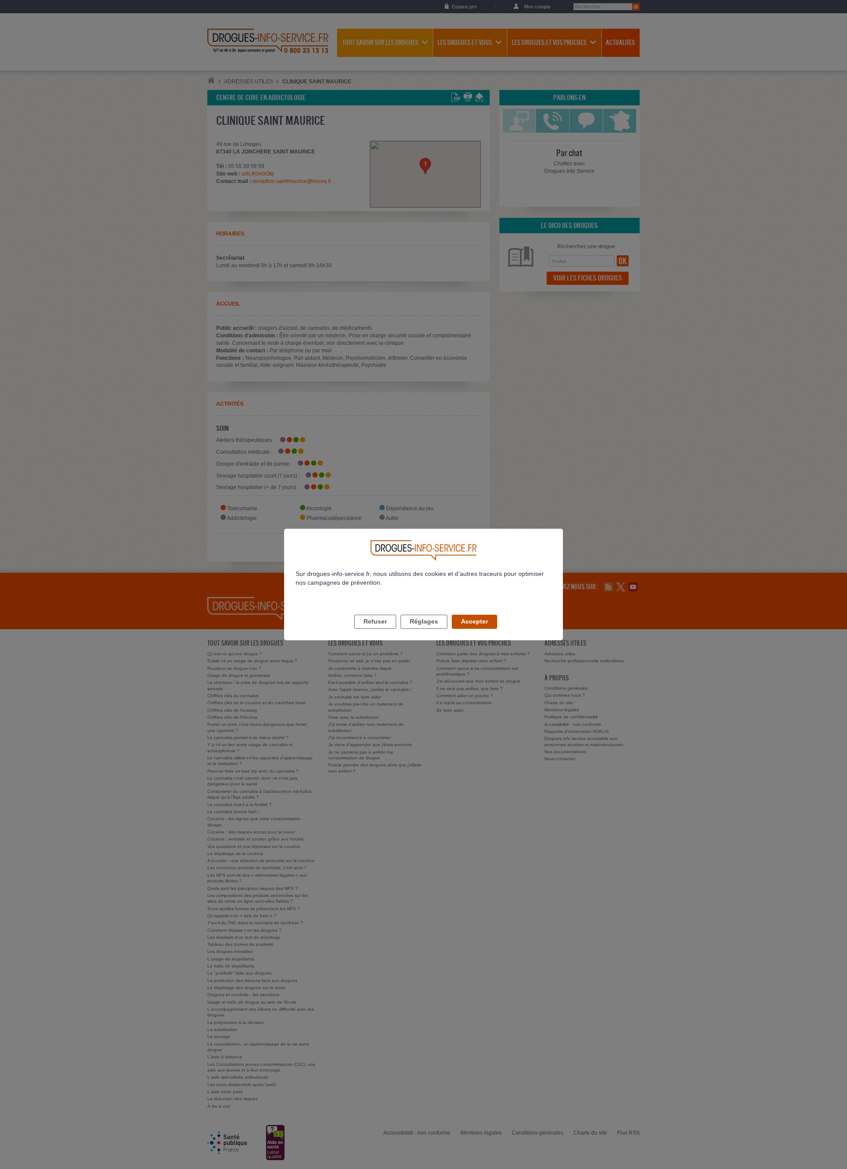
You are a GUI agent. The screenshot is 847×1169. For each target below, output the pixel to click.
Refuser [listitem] (375, 621)
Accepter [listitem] (474, 621)
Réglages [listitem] (424, 621)
